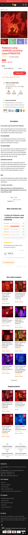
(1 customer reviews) (14, 57)
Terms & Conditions (5, 484)
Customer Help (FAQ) (6, 507)
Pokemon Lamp (17, 199)
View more (14, 380)
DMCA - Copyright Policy (7, 489)
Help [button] (25, 533)
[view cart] (26, 5)
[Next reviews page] (24, 266)
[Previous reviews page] (17, 266)
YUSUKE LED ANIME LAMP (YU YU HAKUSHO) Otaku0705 (20, 428)
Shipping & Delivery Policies (7, 498)
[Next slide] (25, 24)
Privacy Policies (5, 486)
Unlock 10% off (3, 528)
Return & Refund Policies (7, 502)
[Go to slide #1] (4, 41)
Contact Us (3, 505)
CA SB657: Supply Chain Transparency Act (11, 491)
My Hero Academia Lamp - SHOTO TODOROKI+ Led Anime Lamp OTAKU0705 (6, 296)
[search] (23, 5)
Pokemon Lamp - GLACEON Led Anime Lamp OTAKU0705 (20, 404)
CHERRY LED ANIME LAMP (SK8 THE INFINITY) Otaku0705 (7, 368)
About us (3, 482)
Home (2, 9)
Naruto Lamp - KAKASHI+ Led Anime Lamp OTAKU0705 (7, 320)
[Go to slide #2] (12, 41)
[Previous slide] (3, 24)
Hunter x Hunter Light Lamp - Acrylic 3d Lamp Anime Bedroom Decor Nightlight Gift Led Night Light (20, 369)
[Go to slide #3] (20, 41)
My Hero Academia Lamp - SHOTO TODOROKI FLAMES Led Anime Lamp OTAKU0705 (7, 429)
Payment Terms (5, 500)
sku (7, 9)
